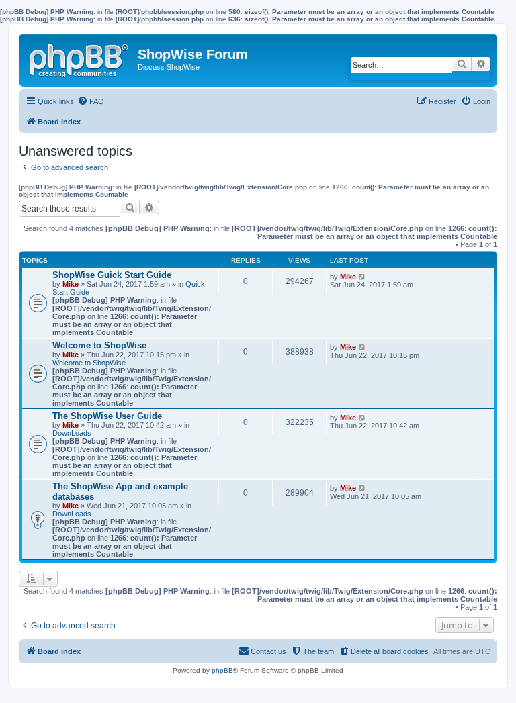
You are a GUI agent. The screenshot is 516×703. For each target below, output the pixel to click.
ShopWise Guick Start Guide (111, 275)
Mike (70, 284)
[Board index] (80, 58)
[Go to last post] (362, 276)
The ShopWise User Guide (107, 416)
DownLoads (71, 433)
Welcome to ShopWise (99, 345)
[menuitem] (90, 101)
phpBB (222, 670)
